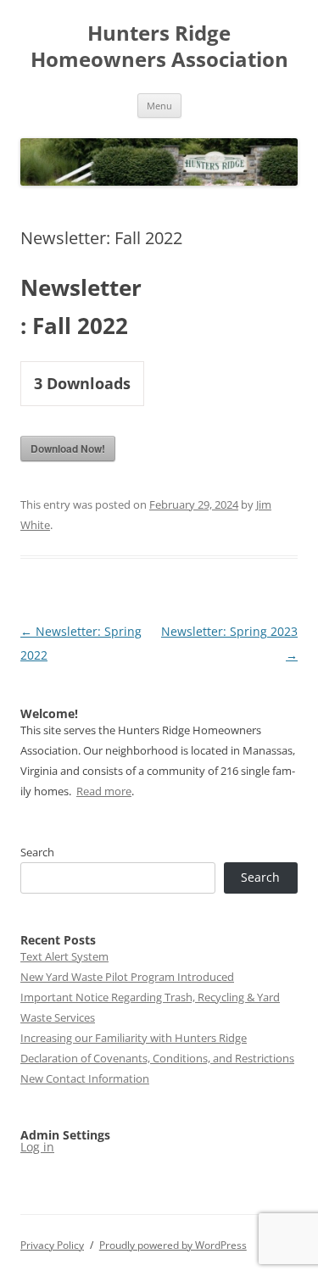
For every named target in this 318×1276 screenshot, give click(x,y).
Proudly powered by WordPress (173, 1245)
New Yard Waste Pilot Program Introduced (127, 976)
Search (37, 852)
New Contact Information (84, 1078)
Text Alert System (64, 956)
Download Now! (68, 448)
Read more (103, 791)
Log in (37, 1147)
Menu (159, 105)
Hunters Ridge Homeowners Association (159, 46)
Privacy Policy (52, 1245)
